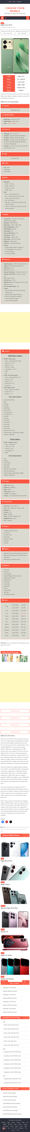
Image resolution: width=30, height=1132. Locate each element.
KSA (4, 1022)
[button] (7, 658)
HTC (16, 1128)
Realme (4, 1124)
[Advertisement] (15, 327)
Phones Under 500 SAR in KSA (11, 1025)
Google (12, 1126)
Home (10, 1)
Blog (14, 1)
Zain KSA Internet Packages (9, 1093)
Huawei (20, 1124)
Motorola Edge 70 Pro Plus (9, 908)
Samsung (4, 1122)
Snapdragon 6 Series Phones (9, 1001)
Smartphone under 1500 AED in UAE (12, 1082)
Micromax (21, 1128)
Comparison (19, 1)
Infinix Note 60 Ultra (7, 979)
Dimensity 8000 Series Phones (22, 827)
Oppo (2, 858)
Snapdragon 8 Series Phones (9, 987)
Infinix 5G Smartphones (6, 829)
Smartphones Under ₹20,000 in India (12, 1056)
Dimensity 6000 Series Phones (10, 1012)
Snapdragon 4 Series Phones (9, 1008)
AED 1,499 (23, 613)
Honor (15, 1124)
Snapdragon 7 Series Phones (9, 994)
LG (12, 1128)
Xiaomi (2, 882)
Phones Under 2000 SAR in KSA (11, 1037)
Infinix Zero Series (12, 123)
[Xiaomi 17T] (15, 918)
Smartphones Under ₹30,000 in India (12, 1064)
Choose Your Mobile (15, 9)
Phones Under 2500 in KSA (10, 1041)
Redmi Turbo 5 (5, 884)
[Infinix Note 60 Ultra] (15, 966)
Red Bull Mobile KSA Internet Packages (12, 1114)
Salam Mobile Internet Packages (10, 1110)
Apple (8, 1122)
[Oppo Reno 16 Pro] (15, 848)
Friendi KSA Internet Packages (10, 1107)
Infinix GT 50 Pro (6, 955)
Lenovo (13, 1130)
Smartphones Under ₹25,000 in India (12, 1060)
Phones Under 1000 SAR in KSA (11, 1029)
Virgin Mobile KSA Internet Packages (11, 1103)
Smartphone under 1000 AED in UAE (12, 1078)
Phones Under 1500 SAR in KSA (11, 1033)
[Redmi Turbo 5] (15, 871)
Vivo (27, 1122)
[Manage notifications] (3, 1128)
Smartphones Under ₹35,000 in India (12, 1068)
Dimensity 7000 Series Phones (10, 1005)
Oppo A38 (26, 981)
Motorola (3, 905)
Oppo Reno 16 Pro (6, 861)
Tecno (21, 1126)
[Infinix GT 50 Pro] (15, 942)
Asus (9, 1128)
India (4, 1049)
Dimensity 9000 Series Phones (10, 991)
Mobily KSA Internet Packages (10, 1096)
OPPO (23, 1122)
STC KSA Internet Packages (9, 1100)
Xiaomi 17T (4, 932)
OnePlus (18, 1122)
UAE (4, 1075)
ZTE (18, 1130)
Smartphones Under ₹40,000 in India (12, 1072)
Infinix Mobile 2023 (15, 829)
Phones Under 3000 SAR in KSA (11, 1045)
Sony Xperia (6, 1126)
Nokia (25, 1126)
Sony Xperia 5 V (5, 981)
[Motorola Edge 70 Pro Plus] (15, 895)
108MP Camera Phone (10, 827)
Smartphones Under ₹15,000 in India (12, 1051)
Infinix (2, 23)
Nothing (25, 1124)
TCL (26, 1128)
